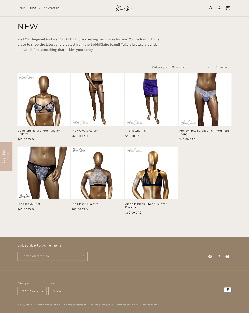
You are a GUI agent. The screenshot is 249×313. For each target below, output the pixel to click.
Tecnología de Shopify (49, 304)
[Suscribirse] (83, 256)
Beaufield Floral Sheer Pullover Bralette (39, 132)
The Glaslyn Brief (29, 203)
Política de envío (151, 304)
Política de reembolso (75, 304)
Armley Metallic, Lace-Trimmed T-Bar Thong (204, 132)
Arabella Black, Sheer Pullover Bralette (146, 205)
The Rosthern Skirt (138, 130)
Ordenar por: (160, 67)
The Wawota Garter (84, 130)
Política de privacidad (101, 304)
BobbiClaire (31, 304)
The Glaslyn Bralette (85, 203)
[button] (34, 8)
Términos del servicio (128, 304)
